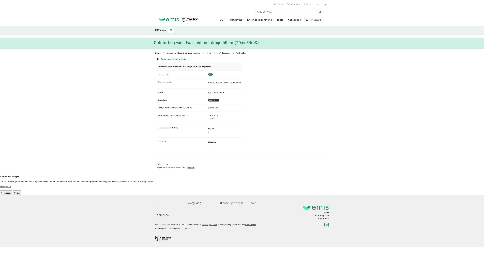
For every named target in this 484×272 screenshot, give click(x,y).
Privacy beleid (174, 229)
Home (158, 53)
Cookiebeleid (160, 229)
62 (213, 118)
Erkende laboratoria (259, 19)
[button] (242, 30)
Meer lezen (5, 186)
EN (325, 4)
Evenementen (293, 4)
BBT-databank (223, 53)
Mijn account (314, 20)
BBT (222, 19)
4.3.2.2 (215, 115)
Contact (187, 229)
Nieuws (307, 4)
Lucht (211, 129)
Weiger (17, 193)
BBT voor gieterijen (216, 92)
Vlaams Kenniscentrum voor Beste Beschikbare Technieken (193, 53)
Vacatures (278, 4)
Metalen (212, 142)
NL (318, 4)
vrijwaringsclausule (209, 225)
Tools (280, 19)
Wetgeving (236, 19)
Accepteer (6, 193)
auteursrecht (250, 225)
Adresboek (294, 19)
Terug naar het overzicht (173, 59)
